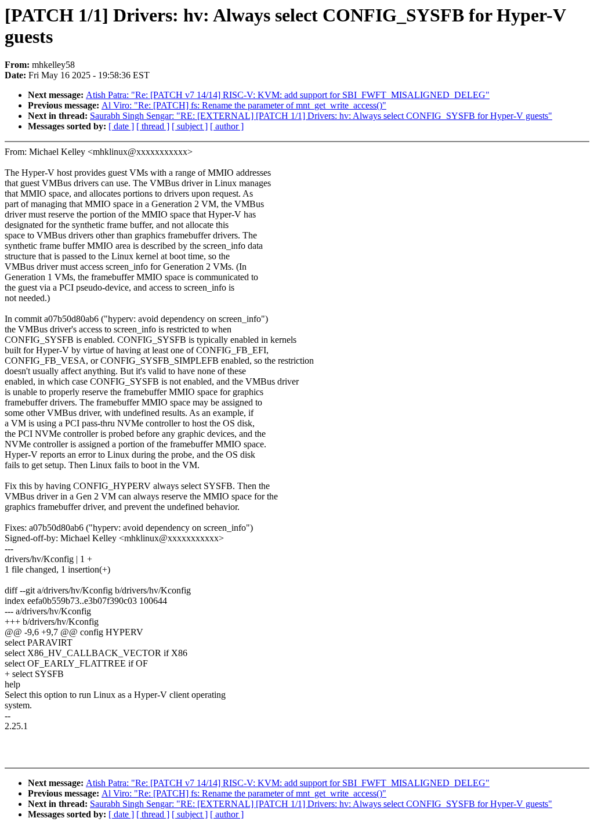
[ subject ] (190, 126)
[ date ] (121, 126)
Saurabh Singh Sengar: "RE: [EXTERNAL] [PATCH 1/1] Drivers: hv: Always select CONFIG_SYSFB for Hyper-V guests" (321, 116)
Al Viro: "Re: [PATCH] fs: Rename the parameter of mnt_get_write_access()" (244, 105)
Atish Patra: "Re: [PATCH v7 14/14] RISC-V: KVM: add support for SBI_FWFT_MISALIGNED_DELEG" (288, 95)
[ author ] (227, 126)
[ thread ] (152, 126)
